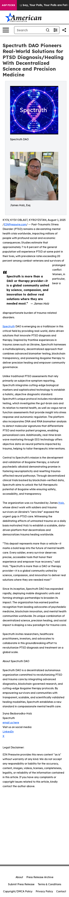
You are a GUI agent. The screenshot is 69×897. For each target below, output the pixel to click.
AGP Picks (8, 5)
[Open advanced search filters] (55, 30)
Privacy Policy (44, 891)
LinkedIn (8, 731)
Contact (61, 891)
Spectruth (9, 326)
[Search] (48, 30)
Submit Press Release (21, 884)
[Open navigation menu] (6, 30)
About (19, 877)
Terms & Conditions (49, 884)
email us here (11, 722)
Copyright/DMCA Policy (17, 891)
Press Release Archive (39, 877)
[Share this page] (64, 30)
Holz (61, 502)
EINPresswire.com (15, 224)
